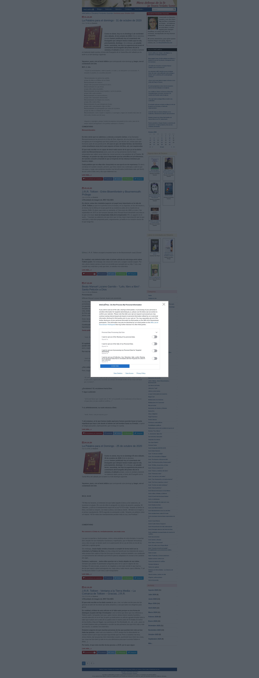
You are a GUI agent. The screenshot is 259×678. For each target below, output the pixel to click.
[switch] (154, 336)
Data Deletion (118, 373)
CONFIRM (115, 366)
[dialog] (129, 339)
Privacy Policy (141, 373)
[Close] (164, 305)
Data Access (129, 373)
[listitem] (129, 332)
